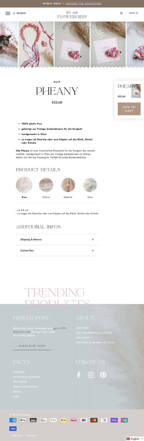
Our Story (83, 327)
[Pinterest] (103, 375)
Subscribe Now (32, 346)
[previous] (6, 45)
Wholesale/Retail (25, 386)
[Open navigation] (8, 13)
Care (90, 197)
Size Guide (20, 381)
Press (17, 391)
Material (68, 197)
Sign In (133, 13)
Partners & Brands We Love (95, 342)
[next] (138, 45)
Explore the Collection (83, 3)
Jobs (16, 396)
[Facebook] (79, 375)
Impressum (31, 435)
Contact (19, 372)
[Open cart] (123, 13)
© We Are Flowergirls (20, 414)
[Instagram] (91, 375)
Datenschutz (17, 435)
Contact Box (26, 250)
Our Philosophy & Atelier (94, 332)
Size (24, 197)
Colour (46, 197)
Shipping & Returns (31, 239)
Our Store (83, 337)
